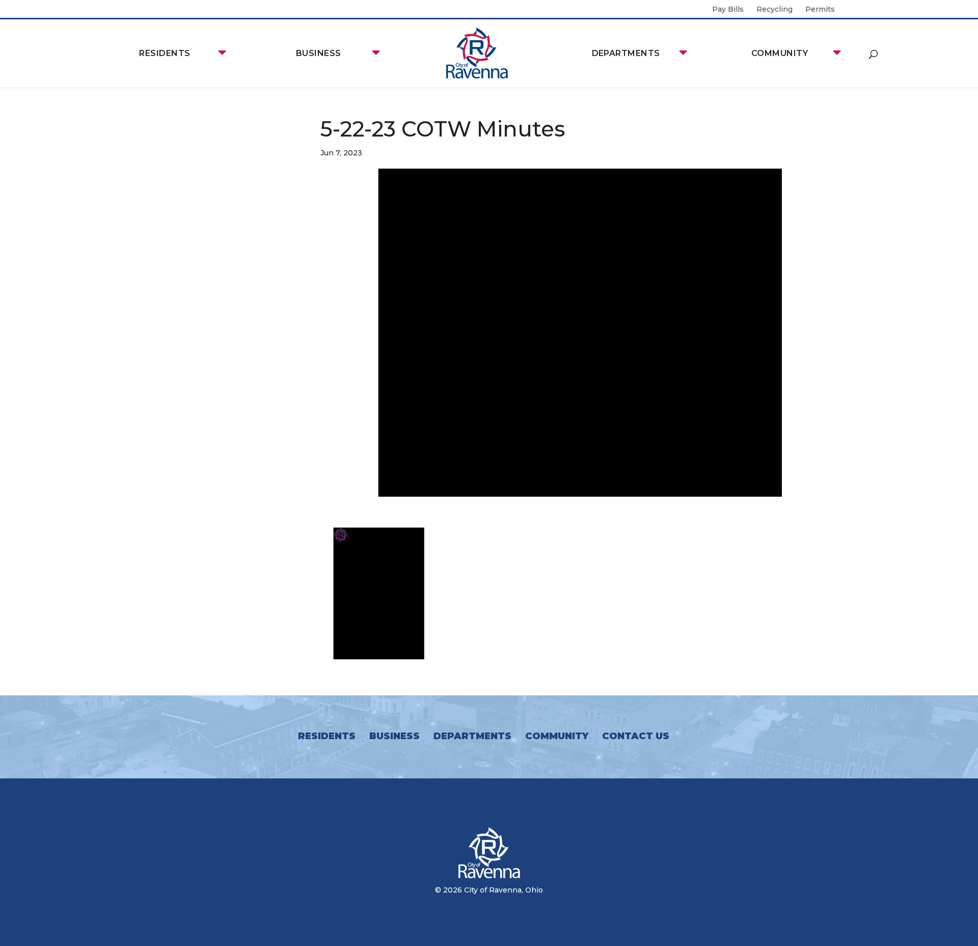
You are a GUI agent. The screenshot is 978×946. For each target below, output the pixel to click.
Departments (626, 53)
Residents (164, 53)
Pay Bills (728, 10)
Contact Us (635, 736)
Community (779, 53)
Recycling (774, 10)
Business (318, 53)
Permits (820, 10)
